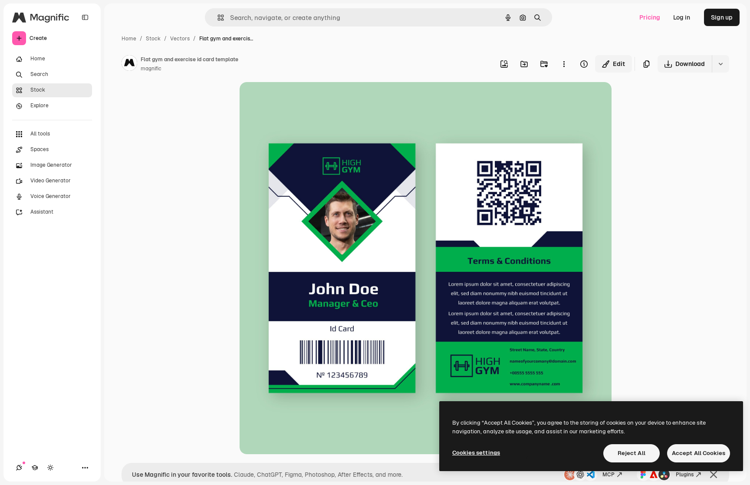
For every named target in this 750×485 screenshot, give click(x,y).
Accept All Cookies (698, 453)
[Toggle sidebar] (85, 17)
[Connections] (19, 468)
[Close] (713, 474)
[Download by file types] (720, 64)
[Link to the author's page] (129, 64)
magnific (151, 68)
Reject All (631, 453)
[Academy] (35, 468)
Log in (681, 17)
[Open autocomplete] (217, 17)
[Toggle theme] (50, 468)
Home (129, 38)
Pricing (649, 17)
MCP (608, 474)
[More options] (563, 64)
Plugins (685, 474)
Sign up (722, 17)
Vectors (180, 38)
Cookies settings (476, 452)
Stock (153, 38)
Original (295, 99)
